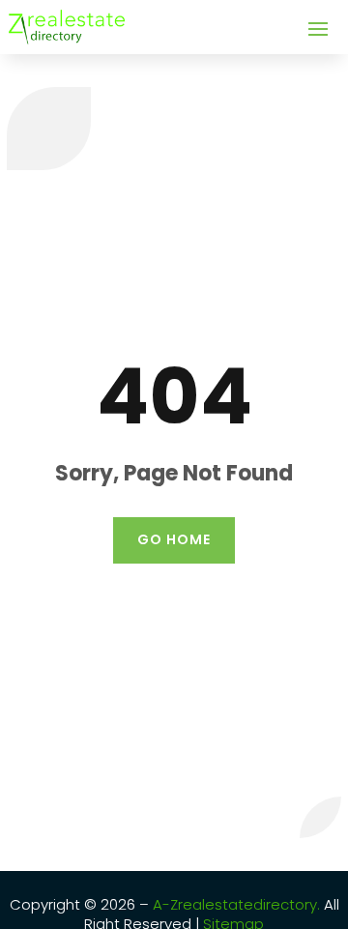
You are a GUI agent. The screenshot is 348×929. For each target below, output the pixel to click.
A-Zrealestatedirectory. (236, 904)
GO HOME (174, 539)
